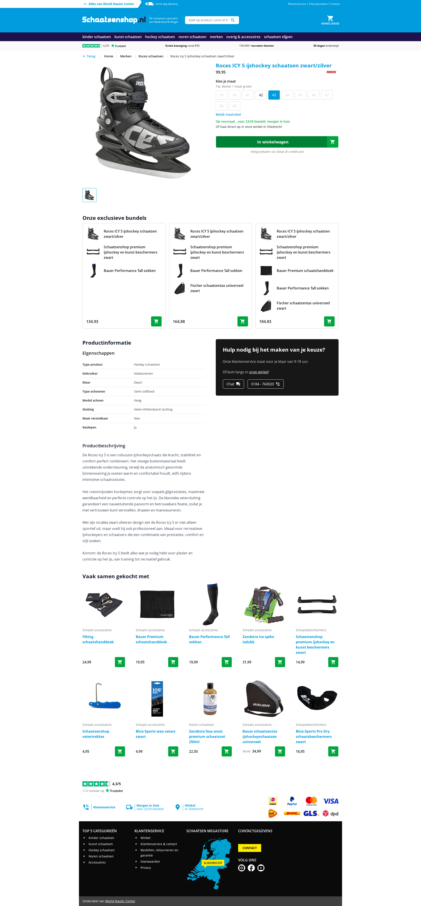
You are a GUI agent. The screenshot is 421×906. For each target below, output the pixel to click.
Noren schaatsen (101, 856)
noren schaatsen (192, 36)
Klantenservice (297, 4)
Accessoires (97, 862)
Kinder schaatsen (101, 838)
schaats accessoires (97, 630)
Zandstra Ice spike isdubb (258, 639)
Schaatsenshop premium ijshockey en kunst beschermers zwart (315, 644)
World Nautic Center (120, 901)
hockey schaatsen (160, 36)
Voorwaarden (150, 861)
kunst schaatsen (128, 36)
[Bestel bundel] (156, 321)
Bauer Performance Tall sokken (209, 639)
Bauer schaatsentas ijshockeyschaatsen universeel (260, 736)
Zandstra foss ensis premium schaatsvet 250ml (207, 736)
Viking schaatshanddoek (98, 639)
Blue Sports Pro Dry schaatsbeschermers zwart (314, 736)
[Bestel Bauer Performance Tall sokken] (226, 662)
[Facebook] (251, 867)
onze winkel (258, 372)
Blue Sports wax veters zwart (155, 734)
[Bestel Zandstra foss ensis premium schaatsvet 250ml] (226, 751)
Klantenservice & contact (159, 844)
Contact (335, 4)
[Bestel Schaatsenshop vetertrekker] (120, 751)
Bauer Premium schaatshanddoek (151, 639)
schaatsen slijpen (278, 36)
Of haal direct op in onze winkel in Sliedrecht (249, 127)
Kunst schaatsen (101, 844)
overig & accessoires (243, 36)
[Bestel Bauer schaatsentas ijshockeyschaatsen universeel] (280, 751)
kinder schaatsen (96, 36)
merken (216, 36)
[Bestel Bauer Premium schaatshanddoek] (173, 662)
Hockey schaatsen (102, 850)
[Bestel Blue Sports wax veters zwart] (173, 751)
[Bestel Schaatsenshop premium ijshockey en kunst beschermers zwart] (333, 662)
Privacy (146, 867)
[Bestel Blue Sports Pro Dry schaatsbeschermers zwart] (333, 751)
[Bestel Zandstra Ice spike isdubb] (280, 662)
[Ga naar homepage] (114, 20)
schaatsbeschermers (311, 630)
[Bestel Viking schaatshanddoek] (120, 662)
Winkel (145, 838)
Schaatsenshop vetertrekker (95, 734)
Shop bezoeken (318, 4)
